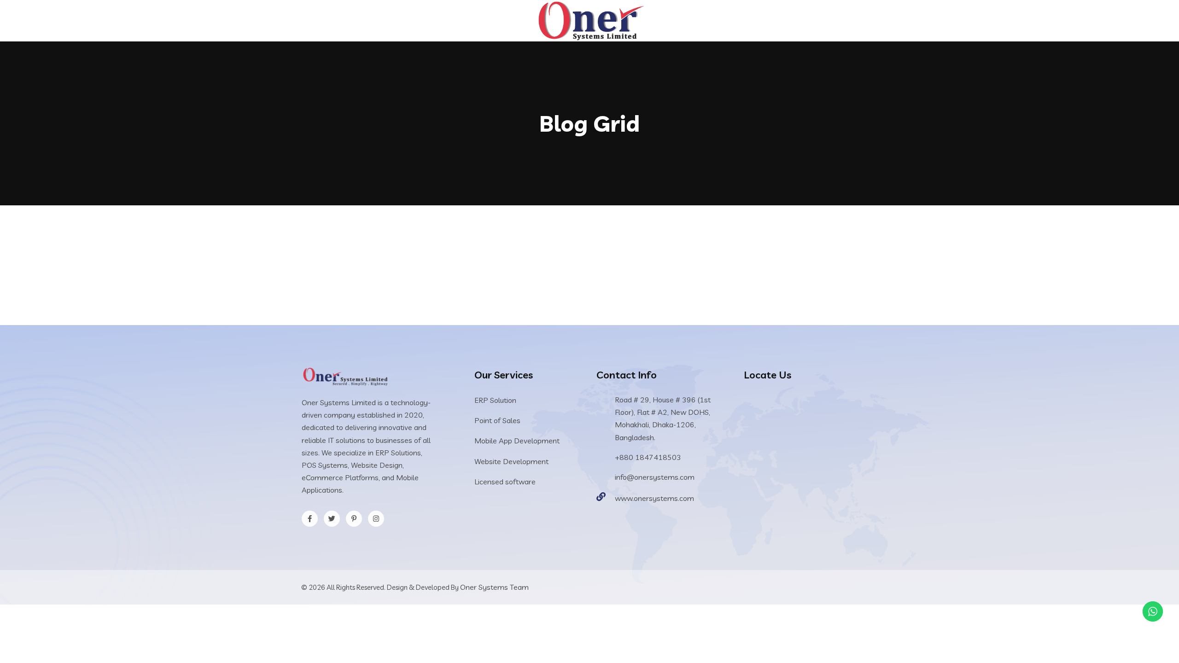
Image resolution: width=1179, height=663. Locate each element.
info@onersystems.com (655, 477)
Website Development (511, 461)
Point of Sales (497, 420)
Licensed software (505, 481)
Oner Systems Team (494, 587)
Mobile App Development (517, 440)
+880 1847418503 (648, 457)
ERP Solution (495, 400)
